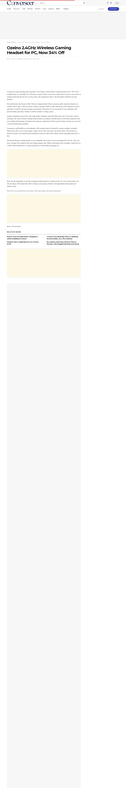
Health (51, 9)
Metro (30, 9)
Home (9, 9)
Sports (37, 9)
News (58, 9)
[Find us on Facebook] (107, 3)
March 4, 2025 (11, 59)
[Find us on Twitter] (111, 3)
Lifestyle (13, 42)
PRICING (101, 9)
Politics (16, 9)
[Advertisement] (63, 25)
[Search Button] (85, 3)
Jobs (23, 9)
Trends (66, 9)
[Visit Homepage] (20, 3)
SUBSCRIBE (113, 9)
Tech (44, 9)
